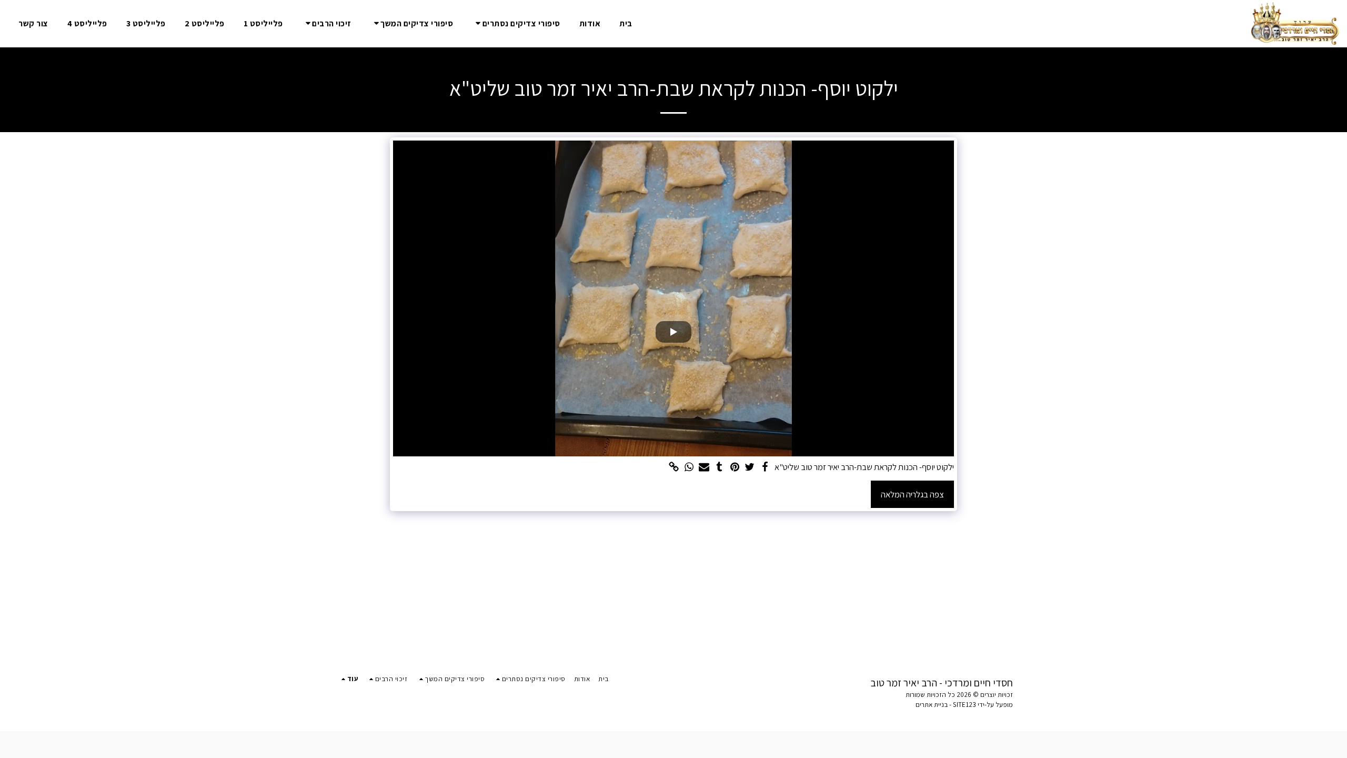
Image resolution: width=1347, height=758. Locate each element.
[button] (516, 23)
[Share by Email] (704, 467)
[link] (673, 467)
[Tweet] (750, 467)
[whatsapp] (689, 467)
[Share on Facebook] (764, 467)
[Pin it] (734, 467)
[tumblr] (719, 467)
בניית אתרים (932, 704)
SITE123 (964, 704)
